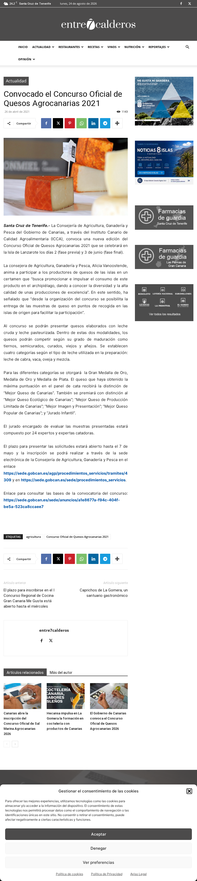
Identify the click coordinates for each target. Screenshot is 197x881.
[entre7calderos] (98, 24)
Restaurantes (69, 47)
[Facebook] (181, 3)
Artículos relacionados (25, 673)
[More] (117, 123)
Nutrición (132, 47)
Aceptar (98, 834)
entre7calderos (54, 630)
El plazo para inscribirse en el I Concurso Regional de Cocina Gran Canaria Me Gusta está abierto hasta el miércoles (29, 598)
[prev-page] (7, 744)
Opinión (24, 59)
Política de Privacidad (106, 874)
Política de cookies (69, 874)
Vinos (111, 47)
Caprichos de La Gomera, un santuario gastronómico (104, 593)
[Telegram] (105, 123)
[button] (189, 791)
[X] (189, 3)
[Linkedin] (93, 123)
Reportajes (157, 47)
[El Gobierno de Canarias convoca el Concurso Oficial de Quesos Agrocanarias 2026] (109, 696)
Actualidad (41, 47)
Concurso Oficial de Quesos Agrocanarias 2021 (77, 537)
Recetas (94, 47)
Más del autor (61, 673)
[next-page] (15, 744)
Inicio (23, 47)
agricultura (33, 537)
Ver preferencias (98, 862)
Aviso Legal (138, 874)
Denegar (98, 848)
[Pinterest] (70, 123)
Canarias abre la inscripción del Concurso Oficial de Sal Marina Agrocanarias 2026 (22, 723)
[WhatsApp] (81, 123)
